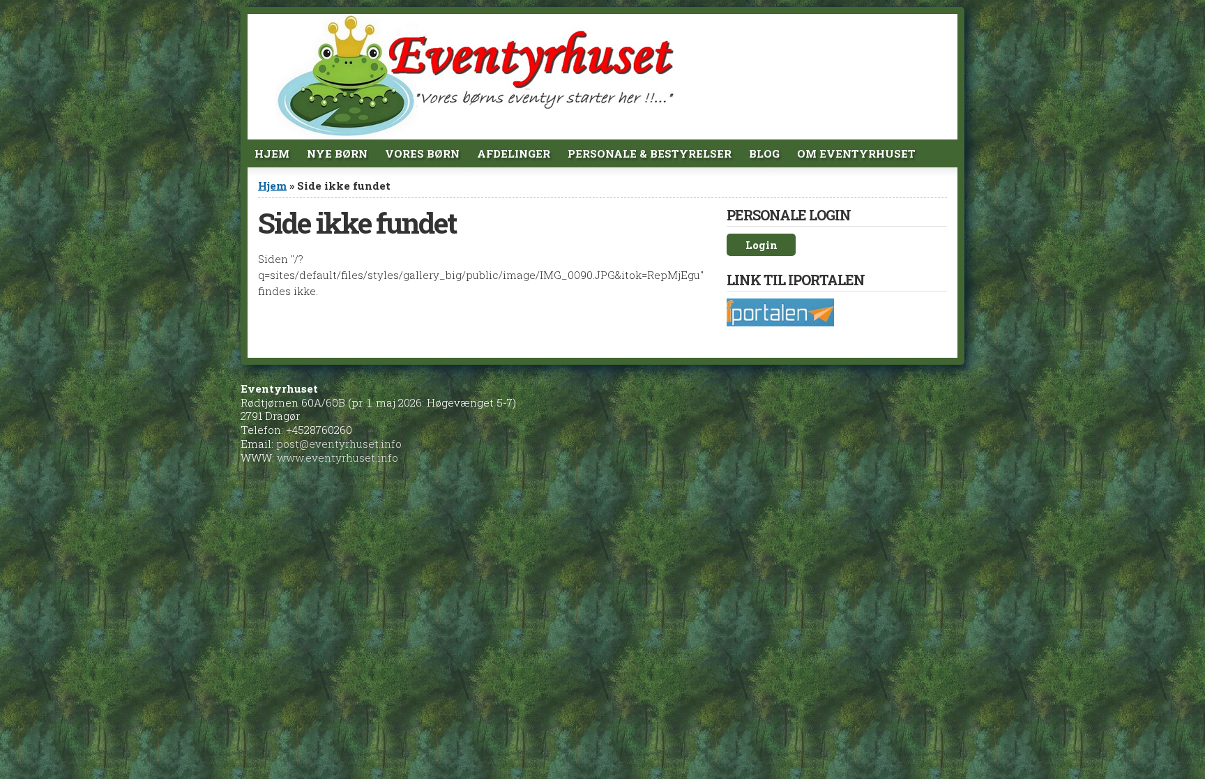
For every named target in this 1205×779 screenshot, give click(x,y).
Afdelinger (513, 153)
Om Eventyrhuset (856, 153)
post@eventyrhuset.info (339, 444)
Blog (764, 153)
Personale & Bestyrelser (650, 153)
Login (761, 245)
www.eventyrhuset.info (337, 457)
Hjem (272, 153)
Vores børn (422, 153)
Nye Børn (337, 153)
